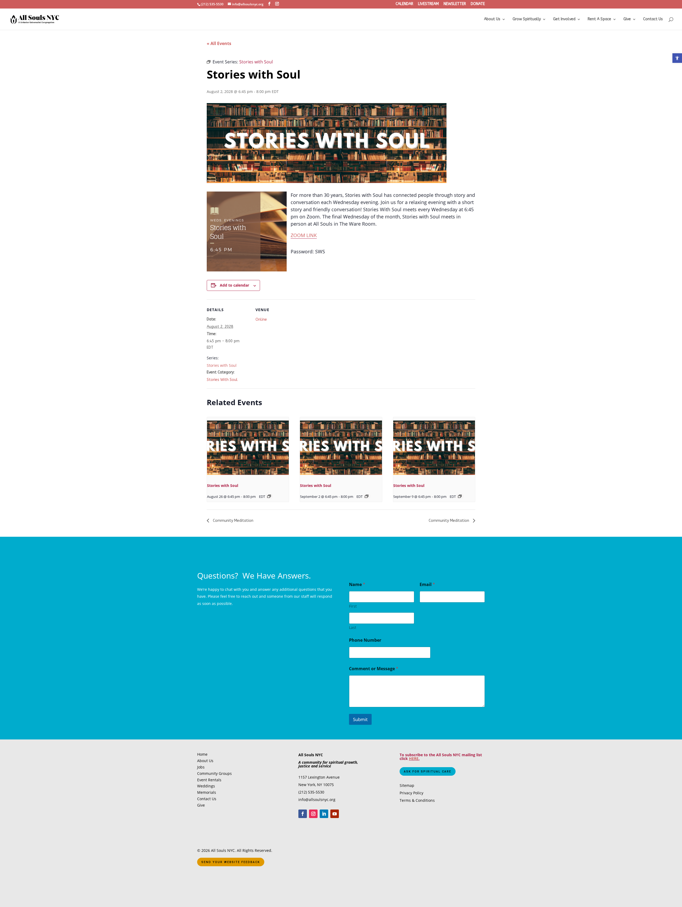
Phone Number (365, 640)
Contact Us (653, 19)
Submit (360, 719)
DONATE (478, 4)
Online (261, 319)
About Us (492, 19)
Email (427, 584)
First (353, 606)
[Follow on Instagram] (313, 814)
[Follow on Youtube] (334, 814)
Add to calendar (234, 285)
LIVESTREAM (428, 4)
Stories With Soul (222, 379)
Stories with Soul (222, 365)
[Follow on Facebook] (302, 814)
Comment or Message (373, 668)
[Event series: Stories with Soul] (269, 496)
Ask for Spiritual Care (427, 771)
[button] (677, 58)
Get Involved (564, 19)
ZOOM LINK (304, 235)
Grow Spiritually (527, 19)
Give (627, 19)
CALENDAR (404, 4)
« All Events (219, 43)
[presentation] (248, 447)
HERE (414, 758)
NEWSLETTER (455, 4)
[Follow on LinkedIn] (324, 814)
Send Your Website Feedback (230, 862)
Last (352, 627)
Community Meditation (232, 520)
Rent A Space (599, 19)
